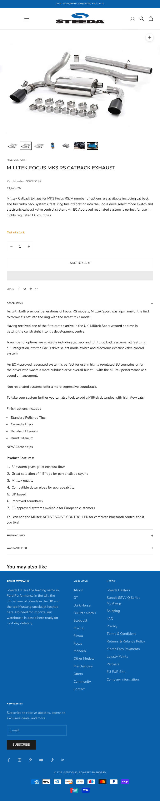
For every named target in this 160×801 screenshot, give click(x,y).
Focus (78, 643)
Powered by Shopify (92, 772)
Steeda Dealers (118, 590)
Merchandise (83, 666)
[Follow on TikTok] (52, 760)
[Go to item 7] (92, 146)
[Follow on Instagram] (20, 760)
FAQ (110, 618)
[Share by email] (36, 289)
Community (82, 681)
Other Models (84, 658)
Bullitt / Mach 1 (85, 613)
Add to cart (80, 263)
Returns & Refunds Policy (126, 641)
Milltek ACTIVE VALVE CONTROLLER (59, 517)
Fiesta (78, 635)
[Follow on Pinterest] (30, 760)
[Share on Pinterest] (30, 289)
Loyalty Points (117, 656)
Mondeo (80, 651)
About (78, 590)
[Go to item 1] (12, 146)
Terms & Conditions (121, 633)
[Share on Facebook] (19, 289)
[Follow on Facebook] (9, 760)
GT (76, 597)
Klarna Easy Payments (123, 649)
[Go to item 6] (79, 146)
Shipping (113, 611)
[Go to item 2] (26, 146)
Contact (79, 689)
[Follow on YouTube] (41, 760)
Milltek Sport (16, 160)
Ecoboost (80, 620)
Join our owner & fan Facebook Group (80, 3)
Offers (78, 674)
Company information (123, 679)
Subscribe (21, 744)
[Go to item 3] (39, 146)
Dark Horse (82, 605)
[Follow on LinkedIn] (63, 760)
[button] (80, 275)
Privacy (112, 626)
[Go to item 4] (52, 145)
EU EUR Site (116, 671)
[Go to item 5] (66, 146)
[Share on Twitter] (24, 289)
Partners (113, 664)
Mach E (79, 628)
